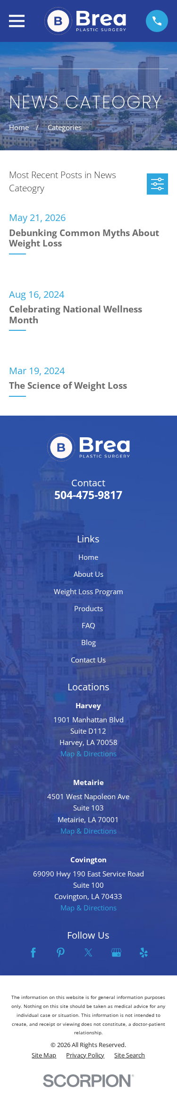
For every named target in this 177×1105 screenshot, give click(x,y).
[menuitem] (44, 1055)
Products (88, 608)
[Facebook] (33, 953)
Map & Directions (88, 753)
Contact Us (88, 659)
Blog (88, 642)
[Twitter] (88, 953)
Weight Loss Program (88, 591)
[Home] (85, 21)
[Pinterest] (61, 953)
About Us (88, 574)
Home (88, 557)
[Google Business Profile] (116, 953)
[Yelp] (144, 953)
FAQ (88, 625)
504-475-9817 (88, 495)
